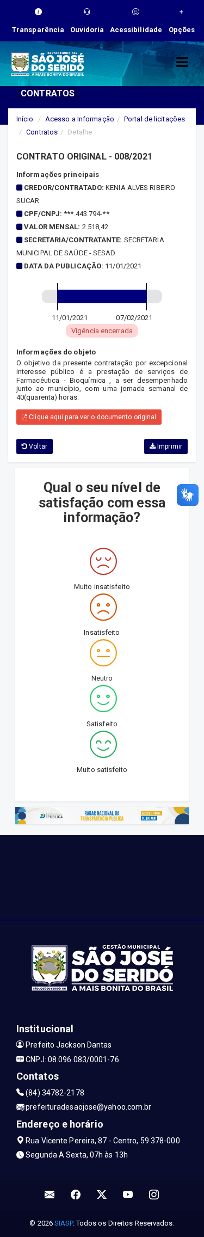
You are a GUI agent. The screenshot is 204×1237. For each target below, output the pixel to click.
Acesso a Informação (79, 119)
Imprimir (169, 446)
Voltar (37, 446)
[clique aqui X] (102, 1194)
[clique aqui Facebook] (75, 1194)
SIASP (63, 1223)
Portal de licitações (154, 119)
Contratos (42, 132)
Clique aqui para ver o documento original (91, 417)
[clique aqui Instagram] (154, 1194)
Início (25, 119)
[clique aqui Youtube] (128, 1194)
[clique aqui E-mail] (49, 1194)
